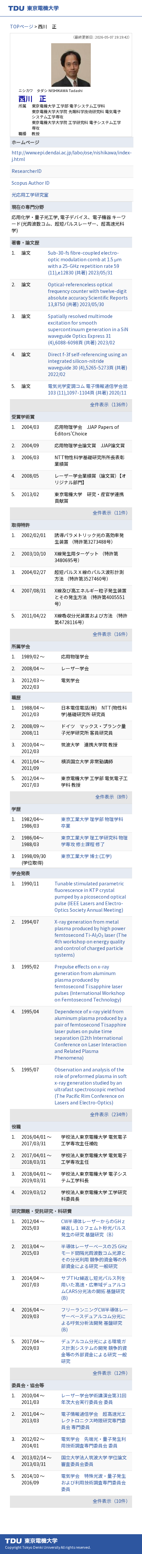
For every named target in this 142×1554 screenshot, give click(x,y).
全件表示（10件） (111, 1501)
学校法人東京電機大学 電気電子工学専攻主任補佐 (94, 1140)
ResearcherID (27, 171)
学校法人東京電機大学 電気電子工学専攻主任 (94, 1158)
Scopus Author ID (31, 182)
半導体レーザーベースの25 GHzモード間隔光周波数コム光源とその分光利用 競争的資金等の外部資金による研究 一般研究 (94, 1256)
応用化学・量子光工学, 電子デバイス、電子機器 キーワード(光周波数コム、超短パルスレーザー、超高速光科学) (69, 224)
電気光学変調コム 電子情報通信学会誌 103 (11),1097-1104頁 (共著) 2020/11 (87, 389)
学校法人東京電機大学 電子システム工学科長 (94, 1177)
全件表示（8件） (112, 796)
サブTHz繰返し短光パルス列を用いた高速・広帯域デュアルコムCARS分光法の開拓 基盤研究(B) (93, 1288)
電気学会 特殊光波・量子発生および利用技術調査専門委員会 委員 (93, 1482)
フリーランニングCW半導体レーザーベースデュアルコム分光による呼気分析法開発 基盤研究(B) (94, 1319)
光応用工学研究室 (30, 194)
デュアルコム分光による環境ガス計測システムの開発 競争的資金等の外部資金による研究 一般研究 (94, 1351)
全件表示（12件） (111, 1373)
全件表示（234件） (110, 1114)
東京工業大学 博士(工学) (86, 856)
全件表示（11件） (111, 512)
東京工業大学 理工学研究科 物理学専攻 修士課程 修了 (94, 840)
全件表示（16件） (111, 634)
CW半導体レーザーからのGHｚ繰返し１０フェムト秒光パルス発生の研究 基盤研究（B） (93, 1228)
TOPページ (21, 26)
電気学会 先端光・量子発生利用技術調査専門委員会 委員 (93, 1442)
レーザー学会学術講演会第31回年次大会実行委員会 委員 (93, 1398)
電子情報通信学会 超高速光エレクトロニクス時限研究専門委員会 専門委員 (93, 1420)
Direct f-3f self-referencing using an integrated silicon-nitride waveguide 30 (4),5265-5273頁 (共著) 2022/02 (87, 364)
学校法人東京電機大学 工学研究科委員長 (94, 1195)
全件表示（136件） (110, 404)
